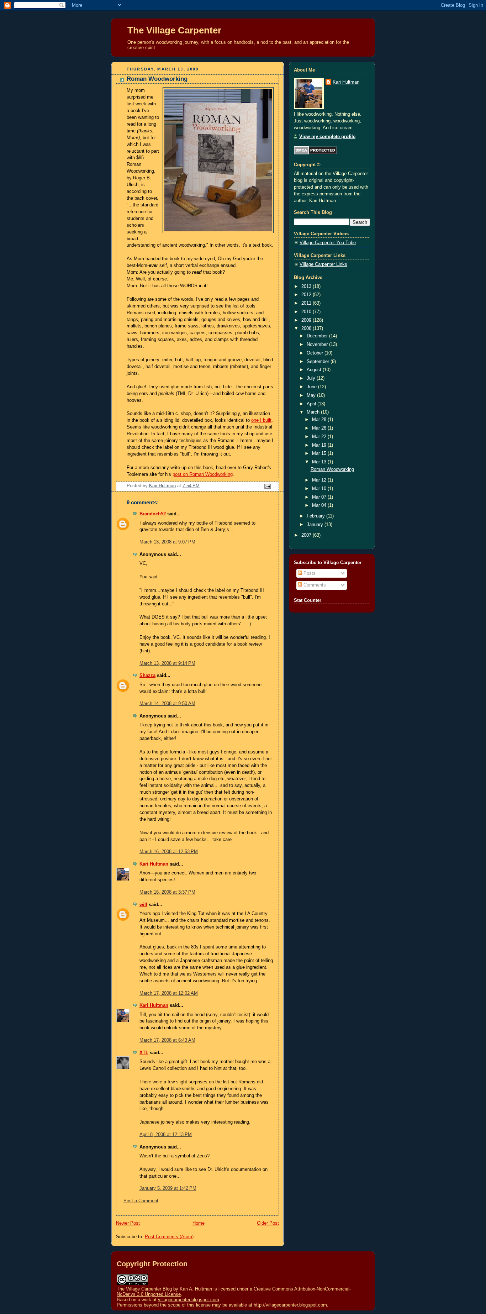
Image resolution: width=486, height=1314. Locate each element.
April (312, 403)
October (315, 353)
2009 (307, 320)
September (319, 361)
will (143, 904)
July (312, 378)
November (318, 344)
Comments (314, 585)
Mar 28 (320, 419)
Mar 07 (320, 497)
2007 (307, 535)
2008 (307, 328)
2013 (307, 286)
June (312, 386)
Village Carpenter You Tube (328, 242)
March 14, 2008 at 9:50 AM (167, 703)
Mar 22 (320, 436)
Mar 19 (320, 445)
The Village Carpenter (174, 30)
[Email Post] (267, 486)
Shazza (147, 675)
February (316, 516)
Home (198, 1223)
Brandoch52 (152, 513)
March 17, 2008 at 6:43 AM (167, 1040)
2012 (307, 294)
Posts (309, 573)
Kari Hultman (153, 864)
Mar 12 (320, 480)
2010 (307, 311)
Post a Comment (140, 1200)
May (312, 395)
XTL (143, 1052)
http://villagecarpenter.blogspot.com (290, 1305)
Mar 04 (320, 505)
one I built (261, 420)
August (315, 369)
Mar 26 (320, 428)
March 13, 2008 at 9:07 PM (167, 542)
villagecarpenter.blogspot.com (188, 1299)
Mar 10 (320, 488)
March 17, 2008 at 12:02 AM (168, 993)
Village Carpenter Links (323, 264)
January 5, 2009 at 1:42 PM (167, 1188)
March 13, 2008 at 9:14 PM (167, 663)
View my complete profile (327, 136)
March (314, 412)
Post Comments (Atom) (169, 1236)
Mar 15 (320, 453)
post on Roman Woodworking (203, 474)
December (318, 335)
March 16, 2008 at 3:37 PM (167, 892)
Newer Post (128, 1223)
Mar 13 (320, 461)
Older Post (268, 1223)
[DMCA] (315, 153)
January (315, 524)
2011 (307, 303)
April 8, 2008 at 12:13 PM (165, 1134)
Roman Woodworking (332, 469)
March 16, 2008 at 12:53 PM (168, 851)
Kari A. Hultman (196, 1289)
